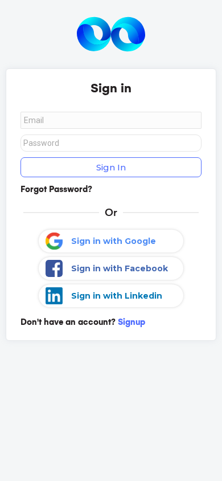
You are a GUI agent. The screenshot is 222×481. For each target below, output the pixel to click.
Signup (131, 322)
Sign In (111, 167)
